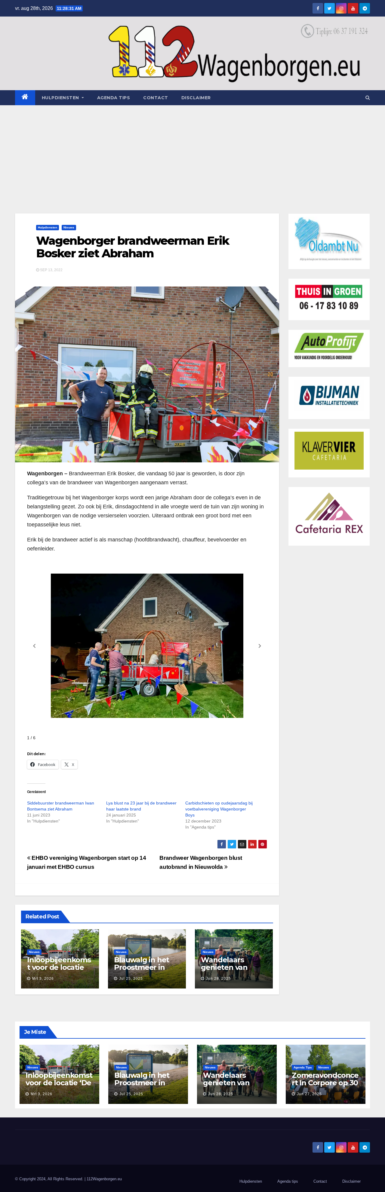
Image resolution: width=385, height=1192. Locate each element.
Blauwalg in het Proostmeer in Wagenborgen (141, 967)
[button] (367, 97)
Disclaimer (196, 97)
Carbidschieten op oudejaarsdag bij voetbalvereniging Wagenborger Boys (219, 809)
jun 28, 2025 (218, 978)
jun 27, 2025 (309, 1094)
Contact (155, 97)
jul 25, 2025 (131, 978)
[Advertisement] (192, 150)
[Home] (25, 97)
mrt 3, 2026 (43, 978)
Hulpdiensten (47, 227)
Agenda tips (113, 97)
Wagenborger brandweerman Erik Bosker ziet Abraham (132, 247)
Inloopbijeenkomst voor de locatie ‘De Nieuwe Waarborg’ (59, 971)
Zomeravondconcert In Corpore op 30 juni (325, 1083)
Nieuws (68, 227)
